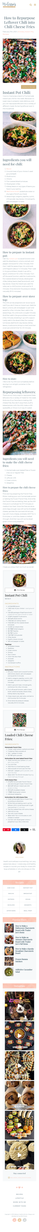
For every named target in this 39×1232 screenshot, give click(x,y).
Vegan (27, 899)
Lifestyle (19, 1198)
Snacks (11, 893)
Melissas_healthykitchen (20, 1177)
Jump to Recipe (28, 87)
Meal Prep (28, 910)
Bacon (8, 169)
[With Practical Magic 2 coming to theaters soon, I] (19, 1006)
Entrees (21, 32)
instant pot (13, 259)
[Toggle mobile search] (31, 5)
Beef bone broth (12, 191)
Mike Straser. (24, 1216)
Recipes (6, 34)
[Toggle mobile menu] (35, 5)
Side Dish (11, 888)
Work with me (19, 1202)
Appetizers (11, 910)
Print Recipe (20, 590)
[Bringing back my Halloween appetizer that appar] (19, 1035)
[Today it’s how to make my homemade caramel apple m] (19, 1155)
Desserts (27, 905)
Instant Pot (29, 32)
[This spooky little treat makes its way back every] (19, 1065)
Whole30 (11, 905)
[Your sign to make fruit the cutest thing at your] (19, 1125)
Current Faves (19, 1206)
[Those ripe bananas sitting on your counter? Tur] (19, 1095)
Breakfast (28, 893)
